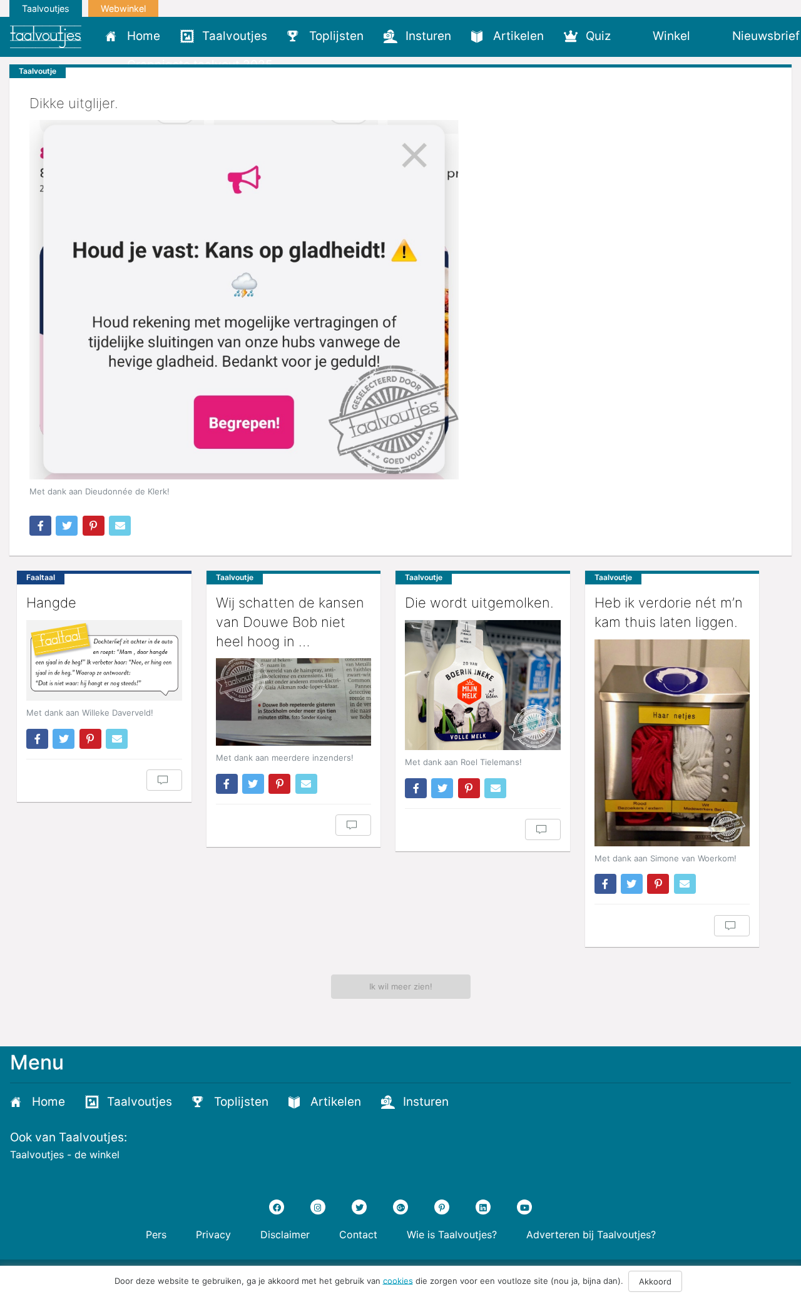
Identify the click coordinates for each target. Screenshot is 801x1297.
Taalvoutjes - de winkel (65, 1154)
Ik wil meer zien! (400, 986)
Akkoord (655, 1281)
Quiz (598, 36)
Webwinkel (123, 8)
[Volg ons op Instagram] (317, 1206)
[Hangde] (104, 660)
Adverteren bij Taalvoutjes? (591, 1234)
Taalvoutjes (45, 8)
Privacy (213, 1234)
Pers (156, 1234)
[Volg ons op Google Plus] (400, 1206)
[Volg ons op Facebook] (276, 1206)
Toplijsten (336, 36)
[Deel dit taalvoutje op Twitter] (67, 526)
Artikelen (518, 36)
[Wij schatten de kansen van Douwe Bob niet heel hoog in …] (294, 702)
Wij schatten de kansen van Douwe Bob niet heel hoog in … (290, 621)
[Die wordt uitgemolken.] (483, 685)
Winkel (671, 36)
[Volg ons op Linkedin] (483, 1206)
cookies (398, 1280)
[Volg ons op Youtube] (524, 1206)
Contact (358, 1234)
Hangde (51, 602)
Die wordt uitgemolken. (479, 602)
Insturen (428, 36)
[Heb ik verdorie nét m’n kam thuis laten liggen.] (672, 742)
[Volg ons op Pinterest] (441, 1206)
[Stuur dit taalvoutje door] (120, 526)
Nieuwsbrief (766, 36)
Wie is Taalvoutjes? (452, 1234)
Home (143, 36)
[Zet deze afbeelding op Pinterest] (94, 526)
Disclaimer (285, 1234)
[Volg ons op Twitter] (359, 1206)
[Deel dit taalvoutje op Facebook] (40, 526)
